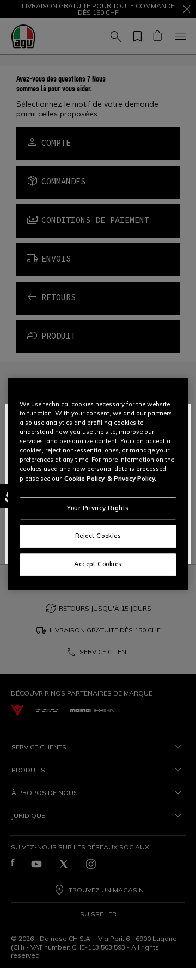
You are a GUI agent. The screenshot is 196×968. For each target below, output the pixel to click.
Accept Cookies (98, 564)
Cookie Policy (84, 478)
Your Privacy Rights (98, 508)
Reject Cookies (98, 536)
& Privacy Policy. (131, 478)
